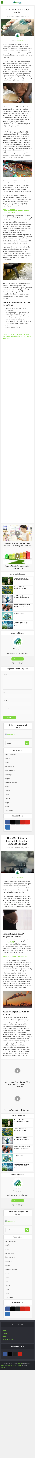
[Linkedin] (7, 827)
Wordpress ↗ (4, 1361)
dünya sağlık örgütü (9, 334)
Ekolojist (20, 40)
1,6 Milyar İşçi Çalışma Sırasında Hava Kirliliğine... (22, 596)
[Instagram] (12, 822)
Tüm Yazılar (17, 659)
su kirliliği (19, 334)
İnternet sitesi (7, 709)
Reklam (5, 1330)
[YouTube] (27, 822)
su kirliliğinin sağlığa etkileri (20, 336)
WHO (9, 338)
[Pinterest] (22, 822)
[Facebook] (7, 822)
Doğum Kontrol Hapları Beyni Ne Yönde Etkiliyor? (16, 1315)
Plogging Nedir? (19, 613)
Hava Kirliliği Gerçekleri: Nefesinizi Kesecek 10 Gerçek (21, 623)
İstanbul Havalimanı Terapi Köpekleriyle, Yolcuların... (22, 605)
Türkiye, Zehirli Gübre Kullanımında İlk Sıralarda (21, 579)
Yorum (5, 674)
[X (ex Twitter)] (17, 822)
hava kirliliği (10, 942)
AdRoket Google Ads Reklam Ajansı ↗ (11, 1359)
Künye (5, 1324)
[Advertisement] (18, 361)
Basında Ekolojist (8, 1333)
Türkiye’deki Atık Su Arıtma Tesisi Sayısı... (20, 587)
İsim (4, 692)
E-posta (5, 701)
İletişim (5, 1327)
